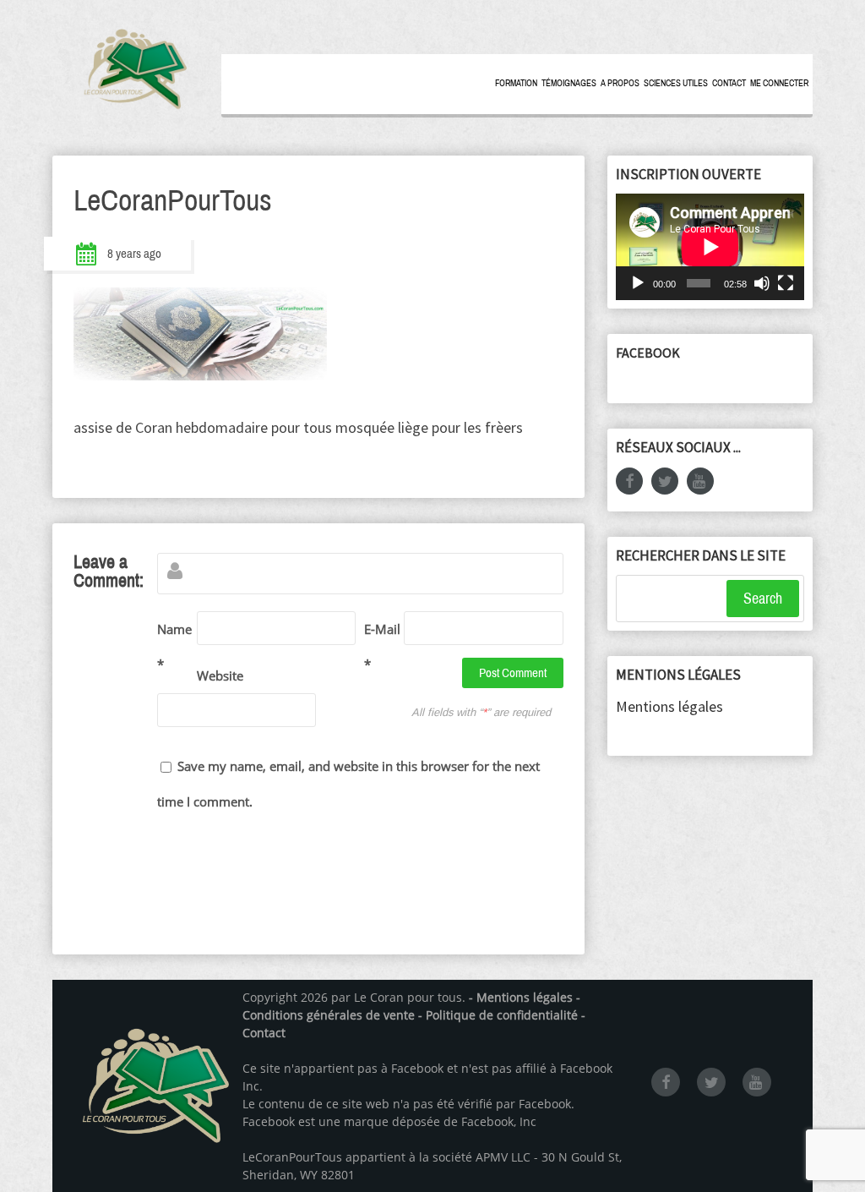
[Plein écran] (785, 283)
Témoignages (568, 83)
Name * (174, 647)
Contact (729, 83)
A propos (620, 83)
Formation (516, 83)
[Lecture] (637, 283)
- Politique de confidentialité (499, 1015)
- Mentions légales (521, 997)
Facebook (648, 352)
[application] (710, 246)
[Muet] (761, 283)
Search (762, 598)
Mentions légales (669, 706)
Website (217, 675)
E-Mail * (382, 647)
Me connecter (779, 83)
